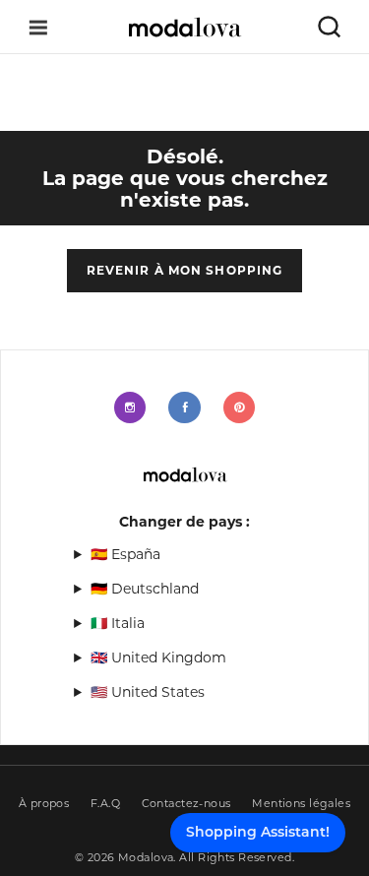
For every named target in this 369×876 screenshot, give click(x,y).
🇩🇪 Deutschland (145, 588)
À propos (44, 803)
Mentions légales (301, 803)
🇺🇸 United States (148, 692)
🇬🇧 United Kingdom (158, 657)
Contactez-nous (186, 803)
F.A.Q (105, 803)
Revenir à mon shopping (185, 270)
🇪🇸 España (125, 554)
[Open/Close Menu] (38, 27)
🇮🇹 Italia (118, 623)
